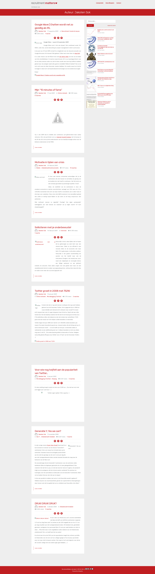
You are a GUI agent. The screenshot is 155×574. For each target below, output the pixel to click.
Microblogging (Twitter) (54, 296)
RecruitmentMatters (66, 569)
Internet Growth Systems (64, 137)
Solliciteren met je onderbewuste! (53, 227)
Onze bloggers (110, 3)
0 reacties (38, 95)
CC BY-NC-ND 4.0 (80, 569)
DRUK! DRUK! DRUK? (46, 503)
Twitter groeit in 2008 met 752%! (52, 290)
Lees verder (38, 147)
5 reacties (72, 379)
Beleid (38, 168)
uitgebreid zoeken (111, 25)
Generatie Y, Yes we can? (48, 431)
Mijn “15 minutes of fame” (48, 89)
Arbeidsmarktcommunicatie (50, 168)
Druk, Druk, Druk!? (52, 445)
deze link (77, 53)
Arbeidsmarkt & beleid (48, 437)
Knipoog (54, 379)
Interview (64, 230)
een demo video (63, 56)
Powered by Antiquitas (77, 571)
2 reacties (76, 296)
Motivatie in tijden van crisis (49, 162)
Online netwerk (62, 93)
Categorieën (99, 3)
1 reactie (47, 33)
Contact (118, 3)
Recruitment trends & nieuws (71, 31)
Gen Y (38, 437)
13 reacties (73, 168)
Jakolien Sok (42, 31)
